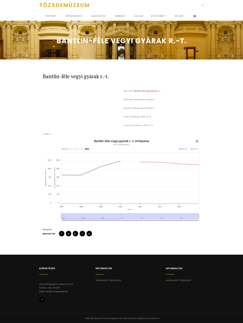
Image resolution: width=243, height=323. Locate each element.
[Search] (202, 5)
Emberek (120, 16)
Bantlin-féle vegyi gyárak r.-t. (147, 90)
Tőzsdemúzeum (64, 5)
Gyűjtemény (158, 16)
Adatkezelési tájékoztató (108, 280)
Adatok (138, 16)
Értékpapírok (74, 16)
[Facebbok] (42, 299)
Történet (51, 16)
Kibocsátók (98, 16)
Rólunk (179, 16)
